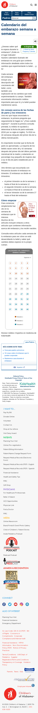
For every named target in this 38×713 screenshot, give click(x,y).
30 (16, 299)
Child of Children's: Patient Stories (16, 530)
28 (27, 294)
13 (10, 279)
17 (10, 284)
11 (22, 273)
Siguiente (27, 257)
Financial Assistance (10, 473)
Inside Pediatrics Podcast (12, 534)
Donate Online (8, 417)
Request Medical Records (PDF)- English (18, 464)
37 (10, 309)
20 (27, 284)
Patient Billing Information (13, 449)
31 (22, 299)
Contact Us (7, 425)
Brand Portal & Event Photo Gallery (16, 525)
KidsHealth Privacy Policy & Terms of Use (18, 378)
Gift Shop (6, 485)
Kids (21, 672)
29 (10, 299)
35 (22, 304)
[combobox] (22, 18)
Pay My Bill (7, 412)
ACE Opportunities (10, 501)
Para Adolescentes (29, 13)
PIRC (5, 481)
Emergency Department (11, 623)
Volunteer (7, 421)
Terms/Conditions (9, 655)
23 (22, 289)
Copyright (18, 380)
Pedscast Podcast (10, 555)
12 (27, 273)
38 (16, 309)
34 (16, 304)
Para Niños (17, 13)
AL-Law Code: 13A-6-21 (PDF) (13, 631)
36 (27, 304)
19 (22, 284)
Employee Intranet (24, 686)
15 (22, 279)
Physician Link (8, 505)
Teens (16, 672)
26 (16, 294)
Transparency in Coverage (12, 662)
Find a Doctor (8, 509)
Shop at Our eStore (10, 429)
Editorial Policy (18, 376)
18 (16, 284)
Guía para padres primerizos (14, 350)
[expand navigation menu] (36, 5)
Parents (10, 672)
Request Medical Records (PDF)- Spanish (18, 468)
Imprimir (20, 367)
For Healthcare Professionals (14, 493)
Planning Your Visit (10, 441)
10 (16, 273)
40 (27, 309)
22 (16, 289)
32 (27, 299)
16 (27, 279)
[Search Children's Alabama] (31, 5)
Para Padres (6, 13)
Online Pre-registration (12, 445)
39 (22, 309)
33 (10, 304)
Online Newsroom (10, 521)
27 (22, 294)
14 (16, 279)
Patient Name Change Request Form (17, 453)
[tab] (30, 342)
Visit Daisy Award (9, 433)
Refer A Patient (9, 497)
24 (27, 289)
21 (10, 289)
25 (10, 294)
